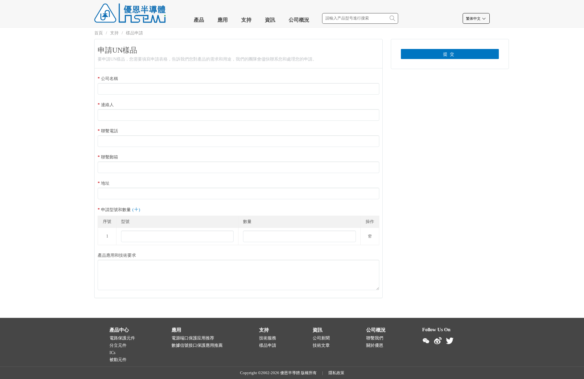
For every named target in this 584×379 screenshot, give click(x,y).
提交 (450, 54)
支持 (246, 20)
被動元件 (118, 359)
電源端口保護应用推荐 (193, 338)
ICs (112, 352)
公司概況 (299, 20)
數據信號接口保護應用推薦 (197, 345)
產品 (199, 20)
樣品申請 (134, 33)
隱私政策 (336, 372)
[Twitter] (450, 341)
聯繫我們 (374, 338)
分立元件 (118, 345)
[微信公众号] (426, 341)
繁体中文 (473, 18)
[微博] (438, 341)
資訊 (270, 20)
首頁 (98, 33)
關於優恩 (374, 345)
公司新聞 (321, 338)
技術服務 (267, 338)
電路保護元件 (122, 338)
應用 (222, 20)
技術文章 (321, 345)
